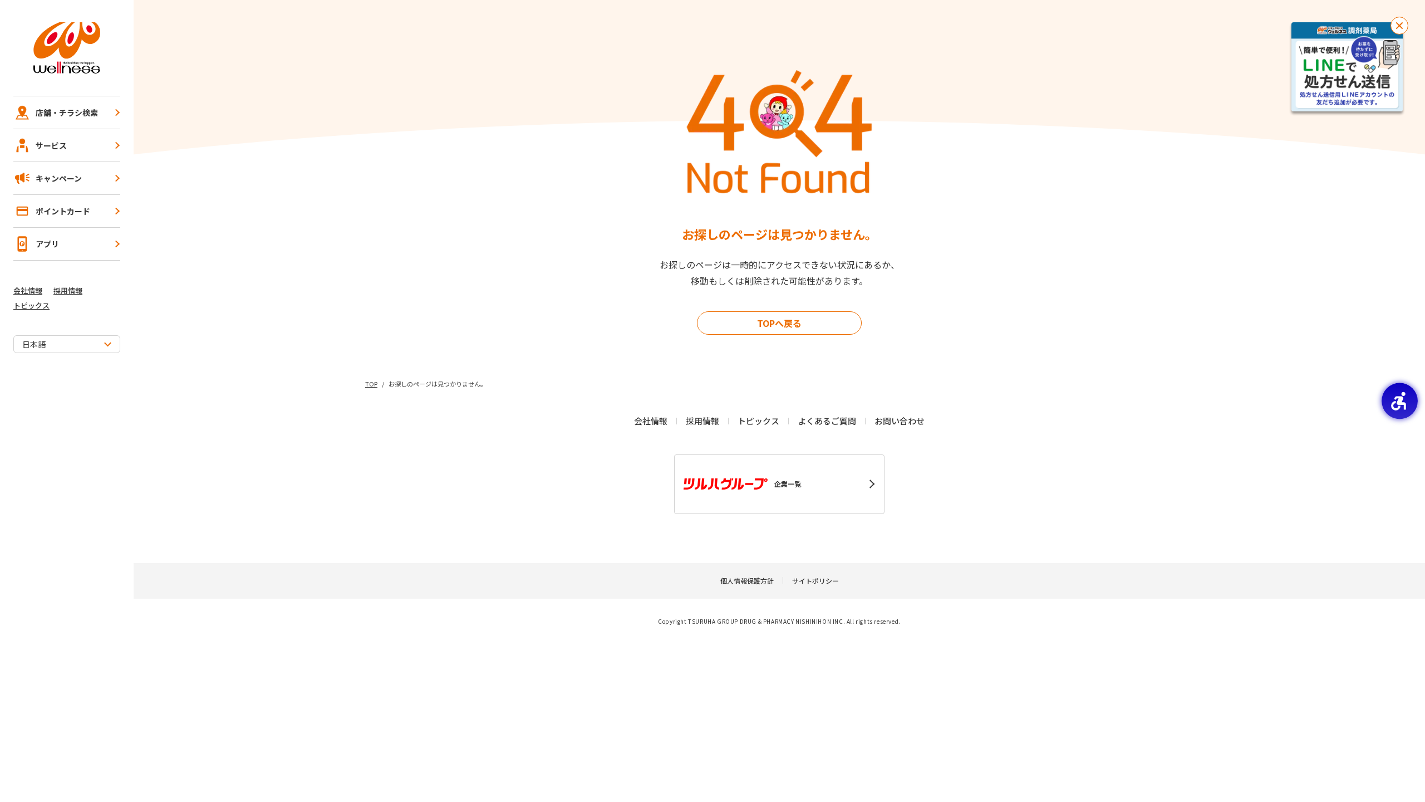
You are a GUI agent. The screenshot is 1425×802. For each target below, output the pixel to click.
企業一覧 (787, 483)
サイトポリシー (815, 580)
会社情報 (27, 290)
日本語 (34, 344)
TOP (371, 383)
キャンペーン (59, 178)
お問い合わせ (899, 421)
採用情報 (67, 290)
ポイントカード (63, 211)
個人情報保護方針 (747, 580)
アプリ (47, 244)
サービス (51, 145)
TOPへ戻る (779, 323)
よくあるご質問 (827, 421)
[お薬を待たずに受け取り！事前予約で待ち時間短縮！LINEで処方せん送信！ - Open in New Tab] (1347, 66)
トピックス (31, 305)
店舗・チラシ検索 (67, 112)
